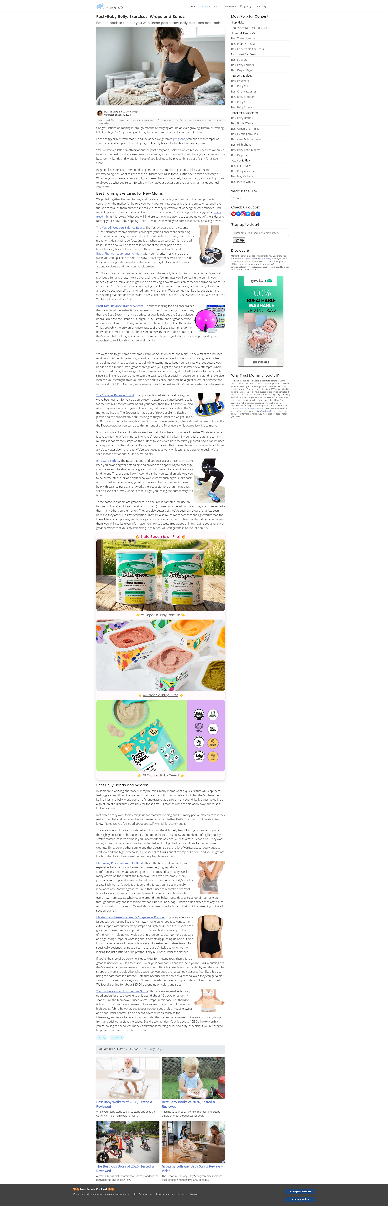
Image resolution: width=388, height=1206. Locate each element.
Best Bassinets (240, 81)
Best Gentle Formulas (244, 134)
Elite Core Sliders (107, 461)
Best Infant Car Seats (244, 43)
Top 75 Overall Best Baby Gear (250, 28)
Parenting (261, 6)
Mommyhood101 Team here (246, 408)
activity (102, 1037)
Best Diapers (239, 155)
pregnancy (180, 139)
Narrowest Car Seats (243, 54)
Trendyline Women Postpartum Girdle (122, 991)
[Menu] (290, 7)
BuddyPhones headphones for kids (118, 253)
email (285, 411)
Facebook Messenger (270, 411)
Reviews (205, 6)
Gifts (216, 6)
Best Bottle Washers (243, 123)
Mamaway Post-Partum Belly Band (119, 863)
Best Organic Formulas (245, 128)
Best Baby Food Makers (245, 150)
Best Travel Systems (243, 38)
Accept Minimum (300, 1191)
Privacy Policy (300, 1199)
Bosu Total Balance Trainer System (119, 306)
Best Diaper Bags (241, 70)
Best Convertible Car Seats (247, 49)
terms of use (249, 258)
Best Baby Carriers (242, 65)
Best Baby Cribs (240, 86)
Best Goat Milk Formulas (246, 139)
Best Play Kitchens (242, 176)
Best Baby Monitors (243, 97)
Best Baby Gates (241, 102)
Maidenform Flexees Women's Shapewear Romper (130, 917)
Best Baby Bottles (242, 118)
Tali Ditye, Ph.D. (116, 111)
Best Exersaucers (241, 166)
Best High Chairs (241, 144)
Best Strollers (239, 59)
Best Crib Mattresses (243, 91)
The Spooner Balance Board (115, 395)
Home (192, 6)
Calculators (230, 6)
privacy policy (265, 258)
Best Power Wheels (243, 181)
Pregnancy (245, 6)
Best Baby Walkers (242, 171)
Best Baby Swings (241, 107)
